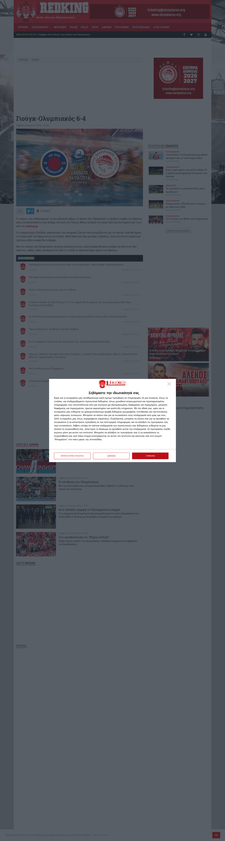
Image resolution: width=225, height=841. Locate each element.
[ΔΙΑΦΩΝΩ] (170, 384)
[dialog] (112, 420)
